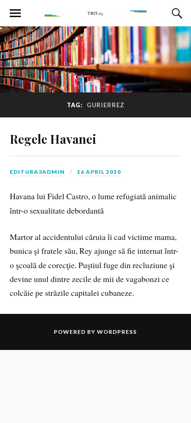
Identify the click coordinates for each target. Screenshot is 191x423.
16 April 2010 (99, 171)
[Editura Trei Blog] (95, 12)
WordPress (117, 331)
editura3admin (37, 171)
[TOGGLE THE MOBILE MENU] (15, 13)
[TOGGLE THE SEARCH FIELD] (175, 13)
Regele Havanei (53, 139)
